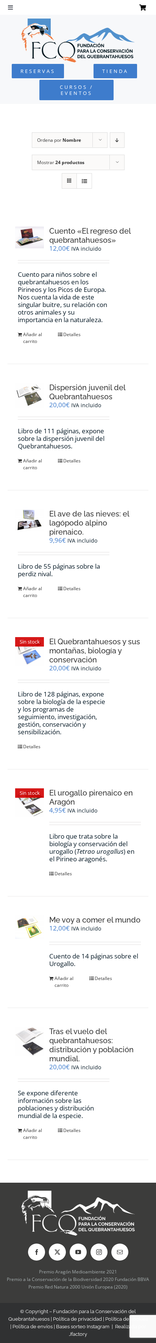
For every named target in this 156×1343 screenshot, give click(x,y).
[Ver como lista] (84, 181)
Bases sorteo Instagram (82, 1326)
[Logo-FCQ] (78, 21)
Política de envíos (32, 1326)
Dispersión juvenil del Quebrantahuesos (87, 392)
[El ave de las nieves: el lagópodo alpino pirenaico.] (29, 520)
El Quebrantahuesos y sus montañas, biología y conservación (94, 650)
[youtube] (78, 1252)
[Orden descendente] (117, 140)
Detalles (72, 334)
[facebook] (36, 1252)
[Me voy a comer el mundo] (29, 927)
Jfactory (78, 1334)
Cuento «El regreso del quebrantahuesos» (90, 235)
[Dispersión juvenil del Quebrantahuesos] (29, 395)
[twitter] (57, 1252)
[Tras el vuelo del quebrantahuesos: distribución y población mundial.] (29, 1041)
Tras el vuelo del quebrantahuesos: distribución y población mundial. (91, 1045)
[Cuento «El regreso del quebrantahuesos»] (29, 237)
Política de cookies (126, 1319)
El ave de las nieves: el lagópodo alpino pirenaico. (89, 523)
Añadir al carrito (32, 337)
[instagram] (99, 1252)
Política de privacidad (77, 1319)
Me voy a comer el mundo (94, 919)
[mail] (119, 1252)
